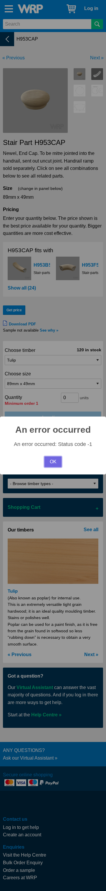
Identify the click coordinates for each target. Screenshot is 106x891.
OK (53, 461)
